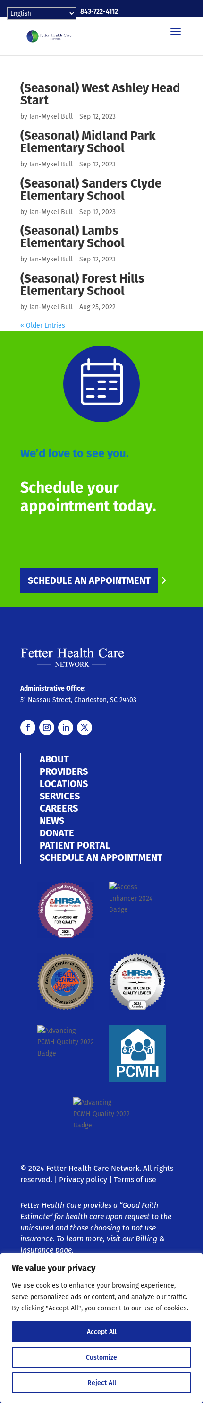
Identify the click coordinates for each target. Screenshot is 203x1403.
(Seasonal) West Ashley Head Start (100, 94)
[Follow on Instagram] (46, 727)
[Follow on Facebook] (27, 727)
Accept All (102, 1331)
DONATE (57, 833)
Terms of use (135, 1179)
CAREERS (59, 808)
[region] (101, 1328)
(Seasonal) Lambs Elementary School (72, 236)
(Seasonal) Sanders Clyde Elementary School (90, 189)
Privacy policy (83, 1179)
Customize (101, 1357)
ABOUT (54, 759)
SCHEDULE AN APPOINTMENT (89, 580)
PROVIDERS (64, 771)
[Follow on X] (84, 727)
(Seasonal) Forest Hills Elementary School (82, 284)
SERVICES (60, 796)
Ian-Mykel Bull (51, 116)
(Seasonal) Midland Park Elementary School (87, 141)
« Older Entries (42, 325)
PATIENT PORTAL (75, 845)
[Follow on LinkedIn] (65, 727)
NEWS (52, 820)
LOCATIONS (64, 783)
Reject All (101, 1382)
